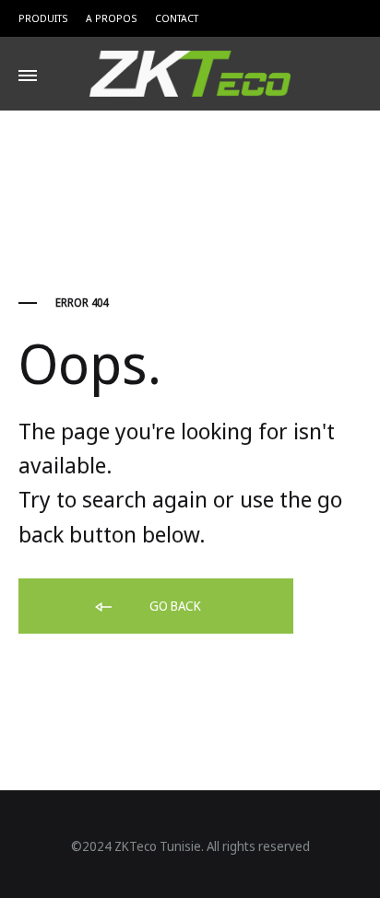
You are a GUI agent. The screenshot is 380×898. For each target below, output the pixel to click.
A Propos (111, 18)
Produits (42, 18)
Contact (176, 18)
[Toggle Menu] (27, 75)
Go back (174, 605)
